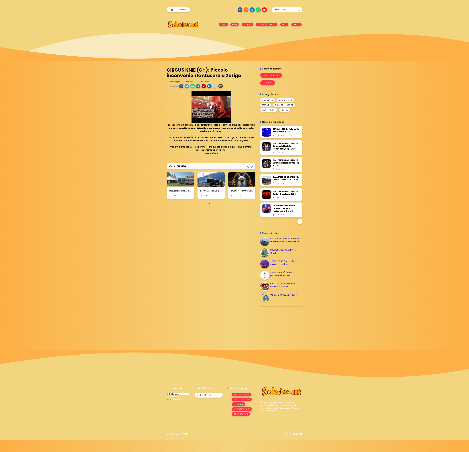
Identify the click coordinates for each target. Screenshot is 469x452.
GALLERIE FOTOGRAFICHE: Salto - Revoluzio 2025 (286, 192)
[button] (181, 86)
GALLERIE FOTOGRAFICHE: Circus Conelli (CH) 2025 (286, 178)
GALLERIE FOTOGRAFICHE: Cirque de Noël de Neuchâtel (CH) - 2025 (286, 146)
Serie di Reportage (242, 409)
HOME (223, 24)
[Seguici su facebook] (240, 9)
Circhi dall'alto (241, 414)
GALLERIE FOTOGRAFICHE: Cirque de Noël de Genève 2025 (286, 163)
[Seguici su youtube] (264, 9)
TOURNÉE (247, 24)
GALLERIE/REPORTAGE (266, 24)
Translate (176, 399)
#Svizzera (205, 82)
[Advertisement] (278, 325)
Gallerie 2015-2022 (242, 399)
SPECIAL (296, 24)
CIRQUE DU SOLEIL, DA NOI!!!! (283, 294)
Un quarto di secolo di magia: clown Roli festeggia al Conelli (284, 208)
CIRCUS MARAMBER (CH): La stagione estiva (186, 191)
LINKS (284, 24)
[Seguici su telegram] (252, 9)
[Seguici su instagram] (246, 9)
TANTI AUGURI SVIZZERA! (240, 191)
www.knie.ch (211, 153)
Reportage (238, 404)
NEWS (234, 24)
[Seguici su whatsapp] (258, 9)
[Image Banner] (281, 391)
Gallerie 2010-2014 (241, 394)
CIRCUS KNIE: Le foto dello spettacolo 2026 (286, 130)
